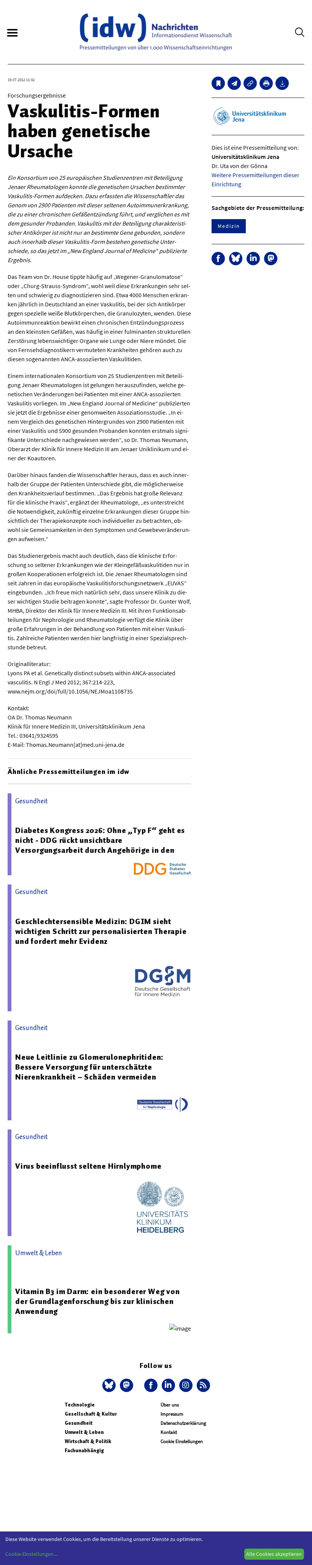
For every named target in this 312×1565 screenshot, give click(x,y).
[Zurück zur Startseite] (156, 32)
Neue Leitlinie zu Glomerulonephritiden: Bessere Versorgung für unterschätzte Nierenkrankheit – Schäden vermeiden (89, 1067)
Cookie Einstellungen (182, 1441)
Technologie (80, 1404)
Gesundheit (78, 1423)
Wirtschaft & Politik (88, 1441)
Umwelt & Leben (84, 1432)
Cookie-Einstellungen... (31, 1554)
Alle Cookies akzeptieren (274, 1554)
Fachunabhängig (84, 1450)
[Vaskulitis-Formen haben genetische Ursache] (234, 83)
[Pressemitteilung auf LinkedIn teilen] (253, 258)
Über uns (170, 1405)
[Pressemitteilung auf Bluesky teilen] (235, 258)
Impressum (172, 1414)
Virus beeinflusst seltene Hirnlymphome (88, 1166)
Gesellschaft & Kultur (91, 1414)
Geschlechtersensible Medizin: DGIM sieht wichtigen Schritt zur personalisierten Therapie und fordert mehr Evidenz (101, 931)
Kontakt (169, 1432)
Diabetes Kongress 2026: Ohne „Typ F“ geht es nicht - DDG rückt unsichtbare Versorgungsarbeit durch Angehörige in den (100, 840)
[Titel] (218, 83)
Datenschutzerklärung (183, 1423)
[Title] (250, 83)
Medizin (229, 226)
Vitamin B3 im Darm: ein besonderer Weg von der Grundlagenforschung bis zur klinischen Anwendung (97, 1301)
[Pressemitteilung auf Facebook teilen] (218, 258)
